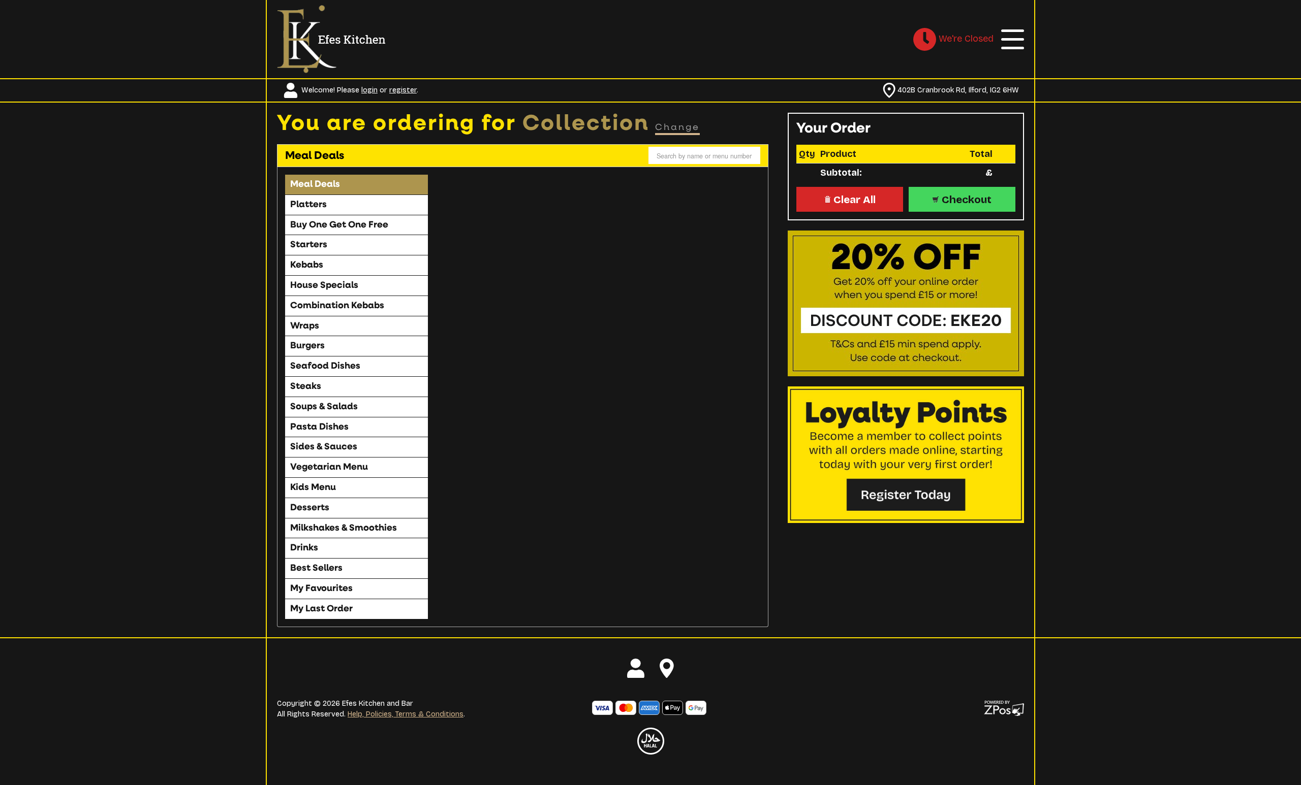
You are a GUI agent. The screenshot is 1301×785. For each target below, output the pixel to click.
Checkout (965, 199)
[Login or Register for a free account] (635, 668)
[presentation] (356, 184)
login (369, 90)
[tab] (356, 185)
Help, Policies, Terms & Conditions (405, 714)
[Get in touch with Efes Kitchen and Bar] (667, 668)
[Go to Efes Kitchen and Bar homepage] (331, 38)
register (403, 90)
